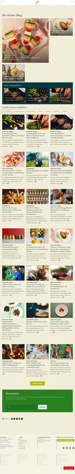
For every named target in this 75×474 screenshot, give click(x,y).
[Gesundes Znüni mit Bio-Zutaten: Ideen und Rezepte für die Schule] (25, 40)
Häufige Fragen (23, 456)
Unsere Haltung (23, 455)
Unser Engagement (6, 455)
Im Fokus (21, 459)
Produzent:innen (42, 439)
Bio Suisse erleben (62, 455)
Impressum (22, 445)
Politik (20, 461)
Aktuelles (59, 463)
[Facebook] (12, 419)
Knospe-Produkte (61, 458)
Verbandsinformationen (44, 464)
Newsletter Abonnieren (65, 440)
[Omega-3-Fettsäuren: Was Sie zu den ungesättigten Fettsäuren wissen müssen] (61, 27)
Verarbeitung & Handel (44, 440)
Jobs (20, 439)
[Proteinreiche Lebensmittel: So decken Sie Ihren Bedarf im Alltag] (13, 73)
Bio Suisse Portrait (42, 456)
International (41, 442)
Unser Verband (42, 455)
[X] (14, 419)
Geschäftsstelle (23, 440)
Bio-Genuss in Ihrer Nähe (63, 459)
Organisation (41, 459)
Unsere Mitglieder (42, 458)
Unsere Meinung (23, 458)
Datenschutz (22, 447)
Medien (21, 443)
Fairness (3, 463)
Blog (58, 456)
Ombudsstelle (22, 442)
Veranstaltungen (61, 464)
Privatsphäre (22, 448)
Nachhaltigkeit (4, 456)
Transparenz (4, 464)
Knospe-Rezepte (61, 461)
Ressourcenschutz (5, 461)
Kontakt (40, 463)
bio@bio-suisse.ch (5, 444)
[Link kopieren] (22, 419)
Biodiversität (4, 459)
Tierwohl (3, 458)
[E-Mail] (19, 419)
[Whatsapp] (17, 419)
